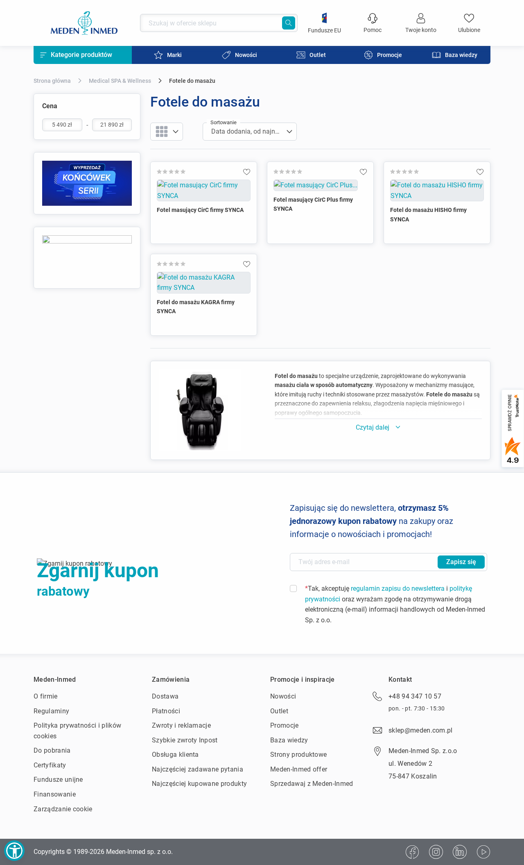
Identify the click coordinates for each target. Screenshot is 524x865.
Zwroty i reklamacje (181, 725)
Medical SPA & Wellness (120, 80)
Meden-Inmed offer (298, 769)
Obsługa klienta (175, 754)
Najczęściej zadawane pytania (197, 769)
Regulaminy (51, 711)
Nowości (283, 696)
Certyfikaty (50, 765)
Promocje (284, 725)
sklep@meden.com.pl (420, 730)
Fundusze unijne (58, 779)
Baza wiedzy (289, 740)
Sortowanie (223, 122)
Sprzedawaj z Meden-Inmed (311, 784)
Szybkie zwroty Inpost (185, 740)
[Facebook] (412, 852)
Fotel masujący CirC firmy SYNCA (200, 210)
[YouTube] (483, 852)
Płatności (166, 711)
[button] (14, 850)
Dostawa (165, 696)
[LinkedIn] (460, 852)
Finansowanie (55, 794)
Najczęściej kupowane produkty (199, 784)
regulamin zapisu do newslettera (398, 588)
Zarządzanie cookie (63, 809)
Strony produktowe (298, 754)
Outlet (279, 711)
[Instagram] (436, 852)
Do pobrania (52, 750)
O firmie (46, 696)
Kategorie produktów (81, 55)
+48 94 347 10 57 (414, 696)
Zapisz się (461, 562)
